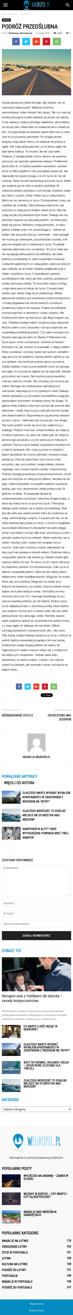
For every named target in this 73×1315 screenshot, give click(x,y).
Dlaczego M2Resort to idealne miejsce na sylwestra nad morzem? (44, 815)
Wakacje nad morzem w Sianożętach (40, 1213)
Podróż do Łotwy (14, 1270)
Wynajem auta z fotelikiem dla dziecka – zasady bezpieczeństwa (32, 998)
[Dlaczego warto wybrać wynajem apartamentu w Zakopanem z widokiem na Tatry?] (11, 797)
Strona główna (9, 14)
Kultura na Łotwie (15, 1264)
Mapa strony (36, 1303)
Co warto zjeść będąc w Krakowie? (40, 1028)
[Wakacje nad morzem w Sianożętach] (11, 1216)
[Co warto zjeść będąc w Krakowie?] (11, 1031)
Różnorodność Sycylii (17, 715)
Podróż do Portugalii (17, 1287)
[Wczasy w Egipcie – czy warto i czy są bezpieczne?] (11, 1198)
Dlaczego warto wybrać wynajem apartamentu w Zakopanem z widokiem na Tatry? (46, 797)
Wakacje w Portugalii (17, 1281)
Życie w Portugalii (15, 1252)
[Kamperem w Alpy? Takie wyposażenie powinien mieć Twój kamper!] (11, 833)
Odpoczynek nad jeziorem (59, 717)
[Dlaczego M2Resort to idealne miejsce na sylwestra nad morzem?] (11, 815)
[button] (68, 5)
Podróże (6, 20)
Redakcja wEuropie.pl (20, 33)
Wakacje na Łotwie (15, 1241)
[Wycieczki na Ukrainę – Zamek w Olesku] (11, 1180)
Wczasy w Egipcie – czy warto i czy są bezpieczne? (45, 1195)
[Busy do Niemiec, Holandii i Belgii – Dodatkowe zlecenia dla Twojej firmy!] (11, 1067)
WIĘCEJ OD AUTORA (19, 783)
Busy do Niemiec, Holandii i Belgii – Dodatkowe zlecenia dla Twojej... (46, 1065)
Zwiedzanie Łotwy (14, 1246)
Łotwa (6, 1258)
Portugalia (10, 1276)
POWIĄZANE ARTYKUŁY (19, 776)
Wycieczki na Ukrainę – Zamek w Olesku (46, 1177)
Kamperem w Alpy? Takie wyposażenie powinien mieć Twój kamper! (45, 833)
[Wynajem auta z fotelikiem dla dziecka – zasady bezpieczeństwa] (36, 974)
